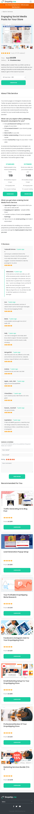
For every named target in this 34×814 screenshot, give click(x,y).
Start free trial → (16, 7)
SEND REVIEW (17, 476)
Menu (3, 802)
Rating (3, 459)
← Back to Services (7, 12)
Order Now (10, 194)
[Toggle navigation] (30, 1)
